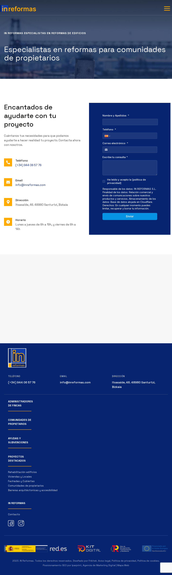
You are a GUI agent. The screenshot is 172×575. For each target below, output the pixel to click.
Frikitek (93, 560)
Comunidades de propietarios (26, 485)
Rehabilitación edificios (22, 472)
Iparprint (76, 565)
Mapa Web (123, 565)
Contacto (14, 514)
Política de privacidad (124, 560)
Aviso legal (104, 560)
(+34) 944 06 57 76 (28, 165)
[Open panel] (167, 8)
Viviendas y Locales (20, 476)
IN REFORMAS (16, 503)
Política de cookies (148, 560)
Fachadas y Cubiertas (21, 481)
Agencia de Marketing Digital (99, 565)
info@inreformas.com (30, 185)
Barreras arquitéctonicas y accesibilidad (32, 490)
